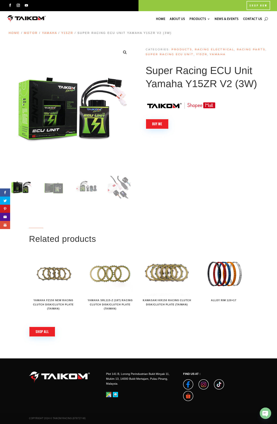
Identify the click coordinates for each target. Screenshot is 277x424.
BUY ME (157, 123)
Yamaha (49, 33)
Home (14, 33)
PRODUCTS (197, 19)
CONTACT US (252, 19)
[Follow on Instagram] (18, 5)
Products (181, 49)
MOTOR (31, 33)
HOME (160, 19)
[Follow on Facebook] (10, 5)
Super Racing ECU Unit (170, 54)
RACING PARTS (251, 49)
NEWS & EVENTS (227, 19)
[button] (125, 52)
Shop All (42, 331)
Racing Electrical (214, 49)
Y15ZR (67, 33)
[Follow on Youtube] (26, 5)
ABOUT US (177, 19)
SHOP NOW (258, 5)
